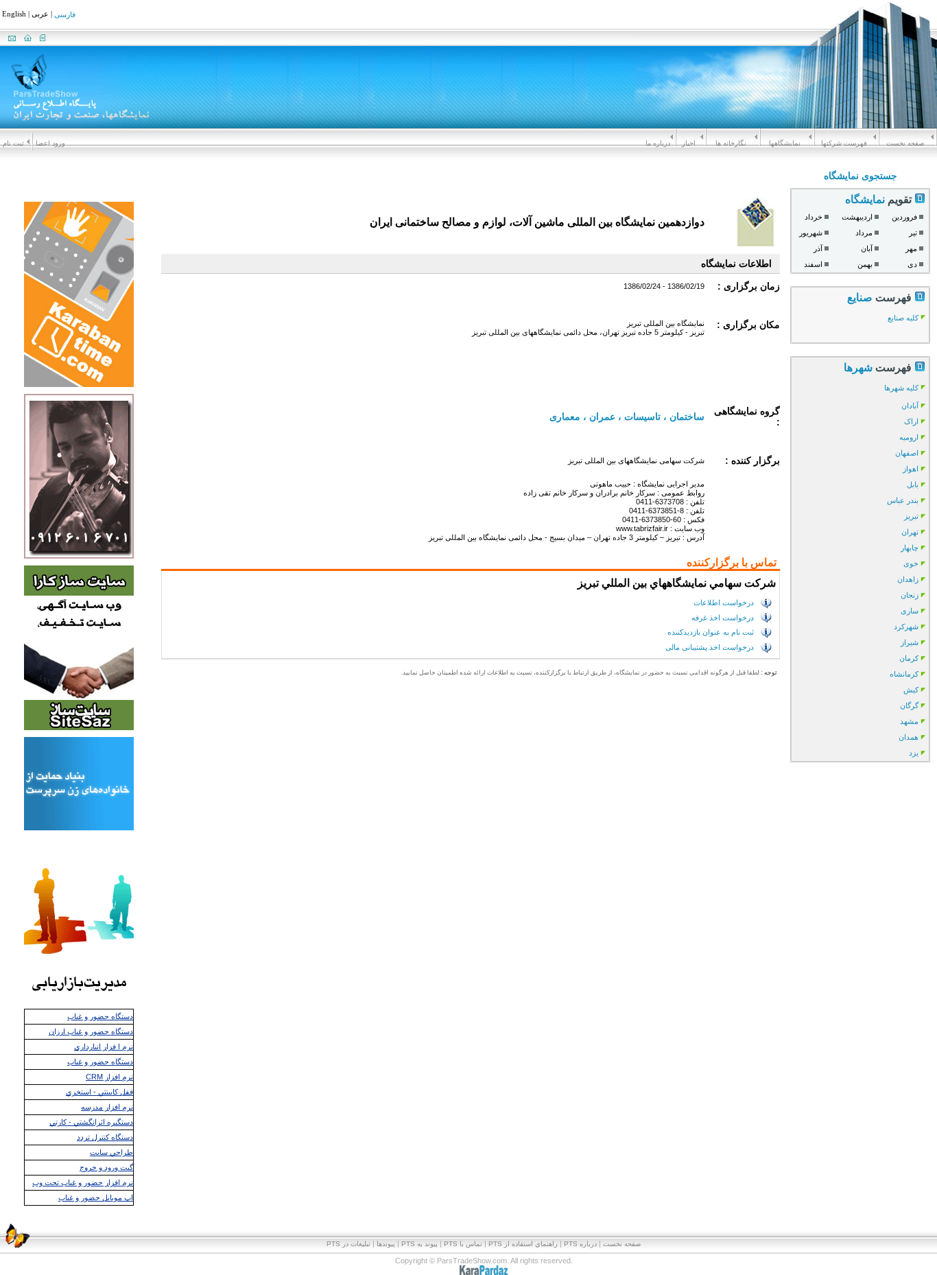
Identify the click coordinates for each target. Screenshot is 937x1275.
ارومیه (908, 437)
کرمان (908, 658)
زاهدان (907, 579)
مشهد (909, 721)
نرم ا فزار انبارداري (103, 1046)
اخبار (689, 143)
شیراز (909, 642)
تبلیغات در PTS (348, 1244)
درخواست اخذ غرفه (722, 617)
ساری (909, 611)
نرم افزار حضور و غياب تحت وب (82, 1182)
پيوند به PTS (419, 1244)
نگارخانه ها (730, 143)
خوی (910, 563)
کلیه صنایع (903, 318)
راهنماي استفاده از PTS (523, 1244)
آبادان (909, 405)
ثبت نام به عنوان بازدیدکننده (710, 632)
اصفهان (906, 453)
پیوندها (386, 1244)
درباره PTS (580, 1244)
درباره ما (657, 143)
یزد (913, 753)
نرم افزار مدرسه (107, 1107)
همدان (908, 737)
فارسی (64, 15)
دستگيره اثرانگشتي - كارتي (91, 1122)
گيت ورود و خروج (106, 1167)
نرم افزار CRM (109, 1077)
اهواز (910, 469)
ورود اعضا (50, 143)
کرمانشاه (904, 674)
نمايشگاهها (784, 143)
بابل (912, 484)
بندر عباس (902, 500)
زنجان (909, 595)
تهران (909, 532)
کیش (910, 690)
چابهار (909, 547)
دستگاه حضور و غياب (100, 1016)
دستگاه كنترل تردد (105, 1137)
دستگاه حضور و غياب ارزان (91, 1031)
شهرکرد (906, 626)
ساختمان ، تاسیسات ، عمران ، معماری (626, 416)
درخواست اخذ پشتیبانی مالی (709, 647)
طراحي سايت (111, 1152)
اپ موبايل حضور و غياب (95, 1197)
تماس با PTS (463, 1244)
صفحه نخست (905, 143)
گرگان (909, 705)
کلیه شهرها (901, 388)
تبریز (911, 516)
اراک (911, 421)
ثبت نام (13, 143)
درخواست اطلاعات (723, 602)
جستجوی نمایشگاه (860, 175)
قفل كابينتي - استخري (99, 1092)
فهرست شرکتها (844, 143)
